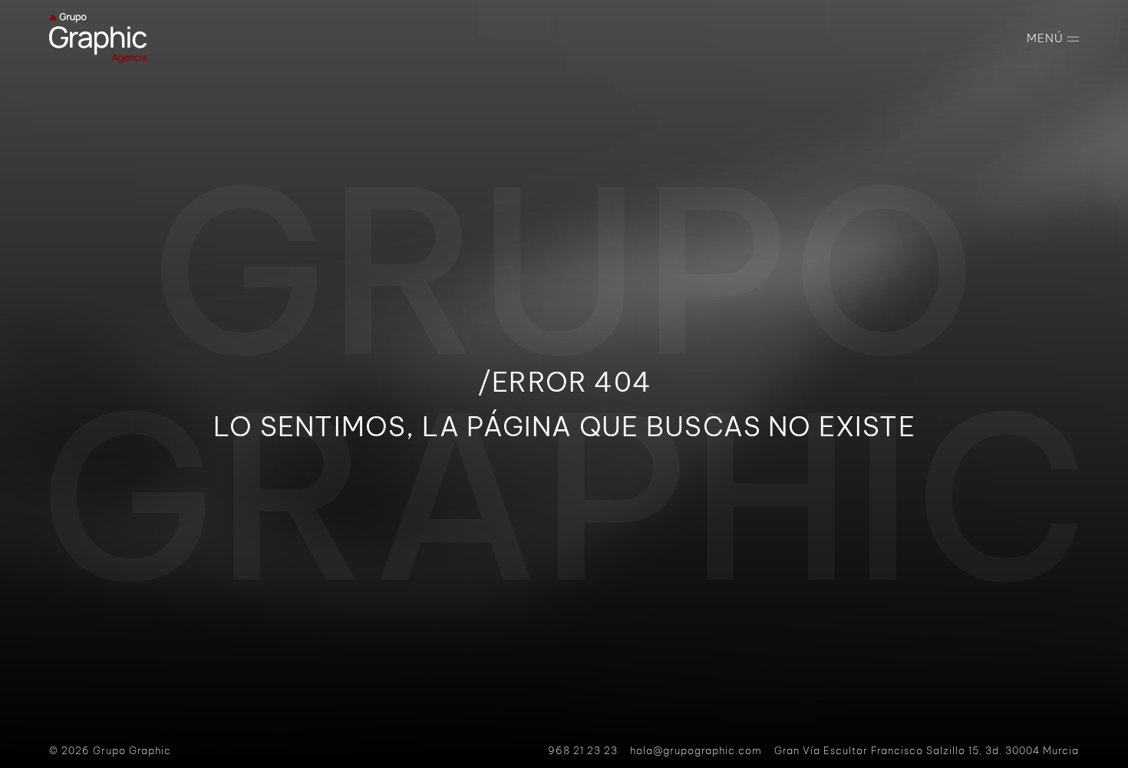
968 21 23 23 (583, 750)
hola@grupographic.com (696, 750)
